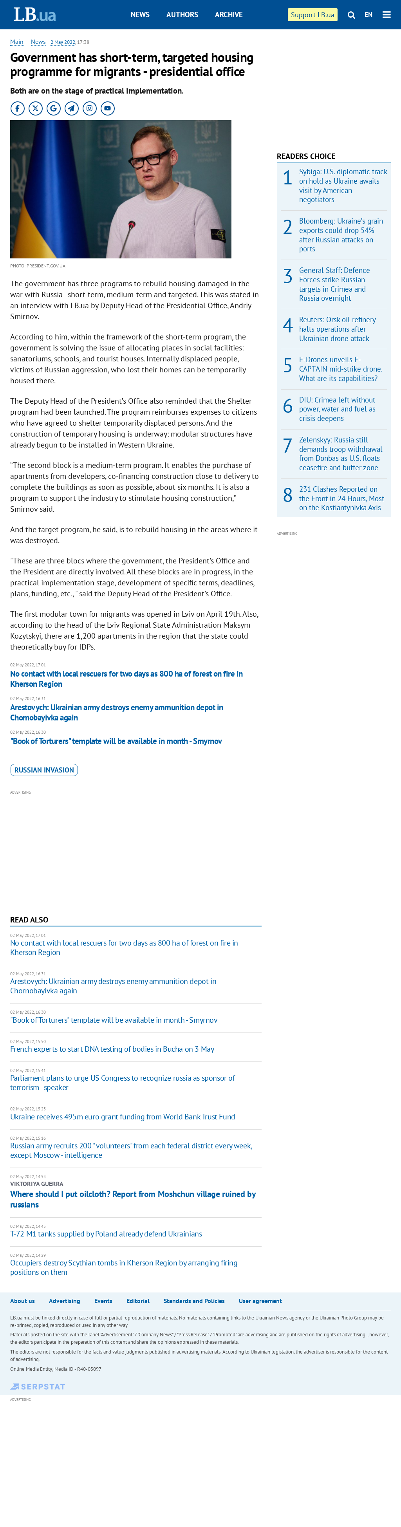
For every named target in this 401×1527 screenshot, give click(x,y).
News (140, 14)
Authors (182, 14)
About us (22, 1301)
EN (368, 14)
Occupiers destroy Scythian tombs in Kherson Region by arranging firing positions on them (124, 1267)
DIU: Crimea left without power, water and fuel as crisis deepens (337, 409)
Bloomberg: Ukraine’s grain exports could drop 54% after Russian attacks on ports (341, 234)
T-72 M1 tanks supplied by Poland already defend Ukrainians (106, 1234)
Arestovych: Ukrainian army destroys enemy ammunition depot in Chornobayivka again (116, 712)
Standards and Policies (194, 1301)
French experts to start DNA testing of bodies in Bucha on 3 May (112, 1049)
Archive (229, 14)
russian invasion (44, 769)
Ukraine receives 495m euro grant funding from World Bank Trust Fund (122, 1117)
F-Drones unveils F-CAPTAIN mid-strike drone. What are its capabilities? (340, 369)
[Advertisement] (136, 851)
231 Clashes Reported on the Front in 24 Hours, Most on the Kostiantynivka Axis (341, 498)
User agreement (260, 1301)
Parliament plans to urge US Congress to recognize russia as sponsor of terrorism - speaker (122, 1082)
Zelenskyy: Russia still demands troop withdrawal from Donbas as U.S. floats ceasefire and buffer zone (341, 453)
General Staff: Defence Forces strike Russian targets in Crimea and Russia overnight (334, 284)
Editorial (138, 1301)
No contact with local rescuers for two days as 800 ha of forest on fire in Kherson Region (126, 678)
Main (16, 41)
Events (103, 1301)
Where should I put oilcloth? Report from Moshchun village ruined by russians (133, 1198)
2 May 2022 (63, 42)
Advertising (64, 1301)
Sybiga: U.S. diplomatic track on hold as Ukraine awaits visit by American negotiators (343, 185)
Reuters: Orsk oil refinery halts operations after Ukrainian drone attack (337, 329)
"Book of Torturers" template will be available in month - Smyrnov (116, 741)
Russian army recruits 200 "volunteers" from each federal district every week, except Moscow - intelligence (131, 1150)
